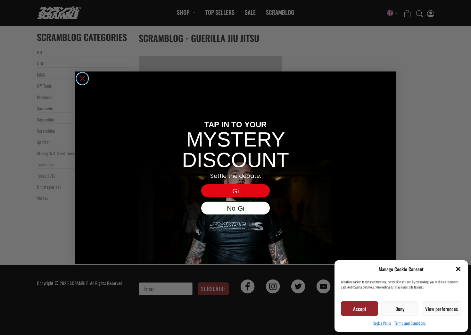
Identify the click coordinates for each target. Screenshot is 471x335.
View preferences (441, 308)
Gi (235, 191)
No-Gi (235, 208)
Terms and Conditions (410, 323)
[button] (458, 269)
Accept (359, 308)
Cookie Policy (382, 323)
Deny (399, 308)
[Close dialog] (82, 78)
